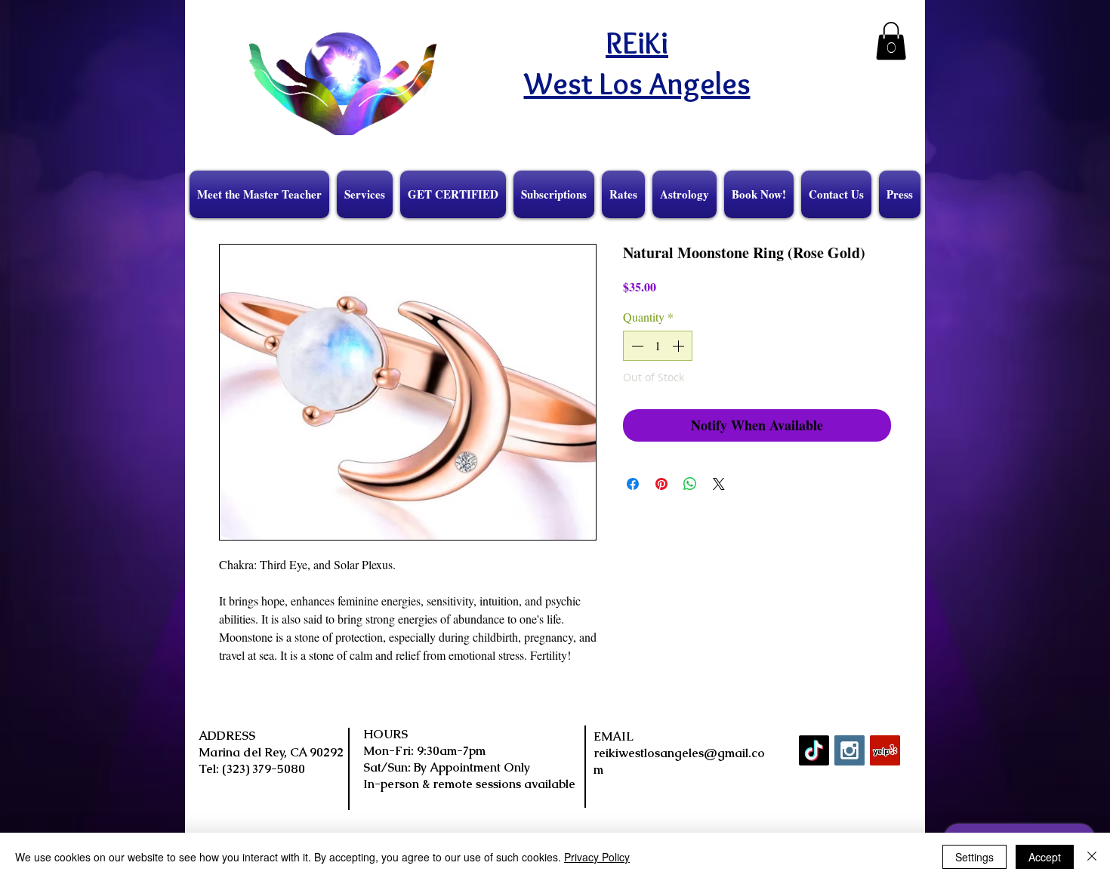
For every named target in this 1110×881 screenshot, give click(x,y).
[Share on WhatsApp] (690, 484)
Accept (1044, 856)
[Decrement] (635, 345)
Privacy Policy (597, 856)
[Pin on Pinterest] (661, 484)
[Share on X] (719, 484)
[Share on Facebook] (633, 484)
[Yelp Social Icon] (885, 750)
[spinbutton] (657, 345)
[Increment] (679, 345)
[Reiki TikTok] (814, 750)
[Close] (1092, 857)
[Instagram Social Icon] (849, 750)
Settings (974, 856)
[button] (891, 41)
